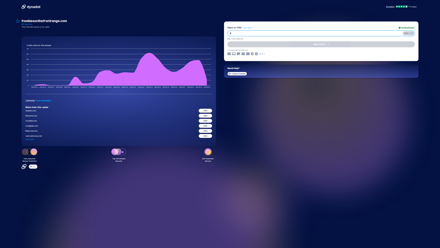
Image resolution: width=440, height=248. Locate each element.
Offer (205, 111)
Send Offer (319, 44)
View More (29, 139)
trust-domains (43, 100)
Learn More (247, 27)
